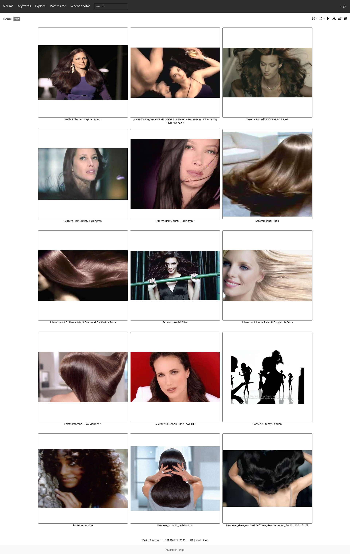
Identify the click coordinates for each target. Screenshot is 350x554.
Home (7, 19)
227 (167, 540)
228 (172, 540)
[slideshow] (328, 18)
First (144, 540)
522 (191, 540)
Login (344, 6)
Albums (8, 6)
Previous (154, 540)
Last (205, 540)
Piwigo (181, 549)
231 (185, 540)
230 (180, 540)
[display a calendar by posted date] (340, 18)
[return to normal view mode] (334, 18)
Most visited (58, 6)
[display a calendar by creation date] (345, 18)
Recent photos (80, 6)
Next (198, 540)
